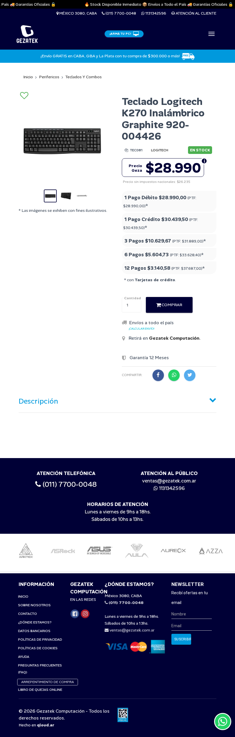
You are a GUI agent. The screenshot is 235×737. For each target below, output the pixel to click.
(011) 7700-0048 (120, 13)
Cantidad (132, 298)
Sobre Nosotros (34, 605)
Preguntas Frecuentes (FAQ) (40, 669)
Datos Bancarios (34, 631)
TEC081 (135, 150)
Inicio (28, 76)
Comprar (171, 304)
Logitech (159, 150)
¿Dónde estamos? (35, 622)
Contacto (27, 613)
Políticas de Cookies (38, 648)
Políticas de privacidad (40, 639)
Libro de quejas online (40, 689)
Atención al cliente (195, 13)
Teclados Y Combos (83, 76)
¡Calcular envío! (141, 329)
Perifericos (49, 76)
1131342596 (155, 13)
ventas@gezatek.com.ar (169, 481)
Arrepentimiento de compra (47, 682)
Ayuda (23, 656)
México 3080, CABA (77, 13)
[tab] (117, 400)
